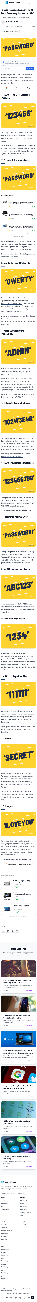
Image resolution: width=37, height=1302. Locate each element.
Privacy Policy (24, 1222)
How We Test (4, 1233)
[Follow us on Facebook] (15, 1297)
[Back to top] (32, 1297)
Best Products (24, 1209)
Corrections (4, 1236)
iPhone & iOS (23, 1200)
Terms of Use (23, 1225)
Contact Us (4, 1225)
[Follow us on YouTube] (29, 1297)
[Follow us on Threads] (24, 1297)
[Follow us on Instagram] (20, 1297)
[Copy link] (17, 931)
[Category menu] (3, 3)
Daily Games (23, 1206)
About (3, 1222)
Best (2, 1206)
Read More (29, 990)
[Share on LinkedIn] (12, 931)
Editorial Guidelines (7, 1230)
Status (3, 1200)
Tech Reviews (5, 1209)
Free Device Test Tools (26, 1212)
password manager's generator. (12, 456)
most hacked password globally (12, 135)
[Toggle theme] (29, 2)
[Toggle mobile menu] (34, 3)
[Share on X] (3, 931)
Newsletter (4, 1239)
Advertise (4, 1227)
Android (22, 1203)
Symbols (22, 1215)
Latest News (4, 1203)
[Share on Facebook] (8, 931)
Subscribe (30, 68)
